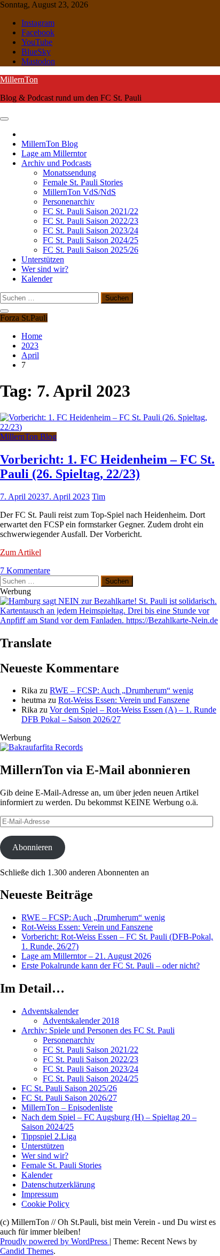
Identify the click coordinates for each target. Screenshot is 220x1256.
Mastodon (38, 61)
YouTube (36, 42)
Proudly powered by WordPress (54, 1241)
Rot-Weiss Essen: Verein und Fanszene (124, 700)
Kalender (36, 278)
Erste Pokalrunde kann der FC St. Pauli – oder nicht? (110, 965)
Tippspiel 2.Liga (48, 1136)
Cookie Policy (45, 1203)
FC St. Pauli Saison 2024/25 (90, 240)
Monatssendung (69, 172)
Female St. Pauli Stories (83, 182)
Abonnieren (32, 847)
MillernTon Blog (49, 143)
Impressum (39, 1194)
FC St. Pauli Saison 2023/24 (90, 230)
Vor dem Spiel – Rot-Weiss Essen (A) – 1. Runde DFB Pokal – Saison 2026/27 (118, 714)
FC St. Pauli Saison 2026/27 (69, 1097)
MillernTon (19, 79)
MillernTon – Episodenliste (67, 1107)
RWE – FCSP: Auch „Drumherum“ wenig (121, 690)
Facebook (37, 32)
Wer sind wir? (44, 269)
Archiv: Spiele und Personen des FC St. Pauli (98, 1030)
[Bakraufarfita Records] (41, 747)
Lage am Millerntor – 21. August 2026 (86, 955)
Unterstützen (42, 259)
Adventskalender (49, 1011)
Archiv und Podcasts (56, 163)
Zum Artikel (20, 552)
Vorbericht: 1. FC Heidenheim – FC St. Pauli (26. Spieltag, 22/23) (107, 466)
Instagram (37, 22)
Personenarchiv (69, 201)
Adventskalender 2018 (81, 1020)
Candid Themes (26, 1250)
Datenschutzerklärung (58, 1184)
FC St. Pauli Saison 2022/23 (90, 220)
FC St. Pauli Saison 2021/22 (90, 211)
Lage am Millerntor (54, 153)
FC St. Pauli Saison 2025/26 (90, 249)
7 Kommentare (25, 570)
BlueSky (36, 51)
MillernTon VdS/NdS (79, 191)
